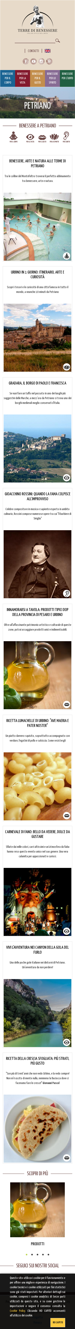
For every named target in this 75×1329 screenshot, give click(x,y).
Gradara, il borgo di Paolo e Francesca (37, 383)
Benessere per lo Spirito (52, 78)
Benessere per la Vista (22, 78)
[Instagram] (42, 62)
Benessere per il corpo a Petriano (13, 139)
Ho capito (58, 1322)
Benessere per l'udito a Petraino (66, 139)
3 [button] (37, 1255)
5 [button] (48, 1255)
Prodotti (37, 1244)
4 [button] (43, 1255)
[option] (37, 1214)
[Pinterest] (49, 62)
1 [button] (26, 1255)
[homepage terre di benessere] (37, 19)
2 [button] (32, 1255)
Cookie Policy (17, 1311)
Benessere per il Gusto (37, 78)
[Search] (57, 40)
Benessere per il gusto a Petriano (42, 139)
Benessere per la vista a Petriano (30, 139)
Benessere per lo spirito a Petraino (54, 139)
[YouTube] (34, 62)
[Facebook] (26, 62)
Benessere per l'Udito (67, 76)
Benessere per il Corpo (7, 78)
